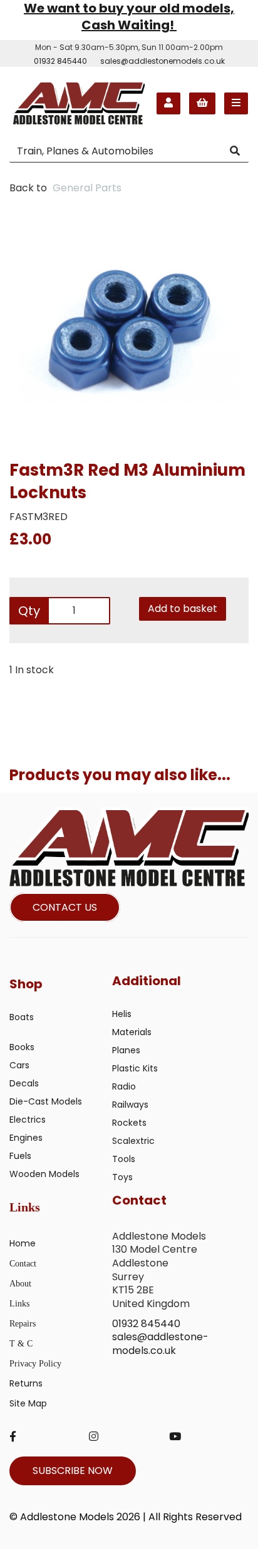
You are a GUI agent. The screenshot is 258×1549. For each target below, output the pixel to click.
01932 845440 (60, 61)
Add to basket (182, 608)
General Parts (87, 188)
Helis (122, 1014)
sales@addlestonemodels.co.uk (162, 61)
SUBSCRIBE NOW (73, 1470)
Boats (21, 1017)
